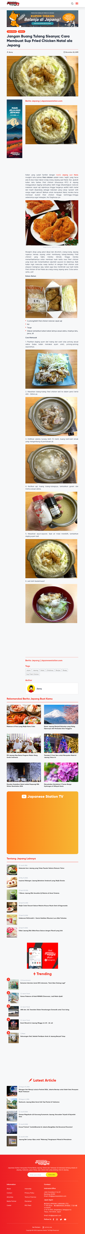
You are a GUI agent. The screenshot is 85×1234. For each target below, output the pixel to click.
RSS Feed (28, 1205)
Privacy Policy (29, 1193)
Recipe (58, 670)
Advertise (10, 1197)
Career (9, 1205)
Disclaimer (28, 1201)
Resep (65, 670)
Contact (9, 1193)
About (9, 1189)
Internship (28, 1189)
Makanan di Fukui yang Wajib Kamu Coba (21, 726)
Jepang (35, 670)
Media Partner (11, 1201)
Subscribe (51, 1174)
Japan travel (12, 31)
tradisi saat (67, 175)
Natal (42, 670)
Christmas (50, 670)
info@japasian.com (54, 1215)
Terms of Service (30, 1197)
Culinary (21, 31)
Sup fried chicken (32, 674)
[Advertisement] (51, 640)
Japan (28, 670)
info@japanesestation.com (57, 1196)
